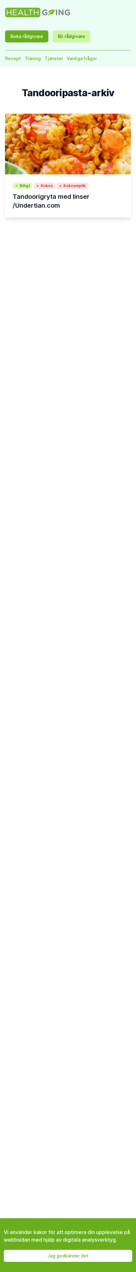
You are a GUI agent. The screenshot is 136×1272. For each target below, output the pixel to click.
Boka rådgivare (26, 36)
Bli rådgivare (71, 36)
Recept (13, 58)
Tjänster (54, 58)
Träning (33, 58)
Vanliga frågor (82, 58)
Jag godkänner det (68, 1255)
